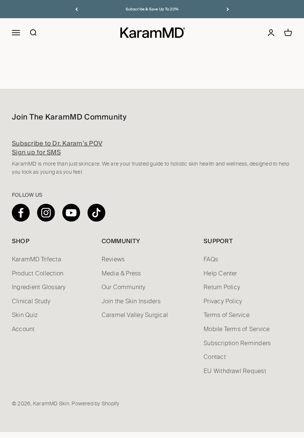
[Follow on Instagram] (46, 213)
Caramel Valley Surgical (135, 315)
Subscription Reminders (237, 343)
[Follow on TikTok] (96, 213)
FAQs (211, 259)
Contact (215, 357)
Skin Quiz (25, 315)
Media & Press (121, 274)
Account (23, 329)
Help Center (220, 274)
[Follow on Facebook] (21, 213)
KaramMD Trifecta (36, 259)
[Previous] (76, 9)
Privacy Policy (223, 301)
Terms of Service (227, 315)
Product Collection (37, 274)
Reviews (113, 259)
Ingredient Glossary (39, 287)
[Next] (228, 9)
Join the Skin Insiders (131, 301)
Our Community (124, 287)
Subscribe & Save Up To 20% (152, 9)
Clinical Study (31, 301)
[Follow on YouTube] (71, 213)
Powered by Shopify (95, 403)
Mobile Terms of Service (237, 329)
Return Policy (222, 287)
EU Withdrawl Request (235, 371)
